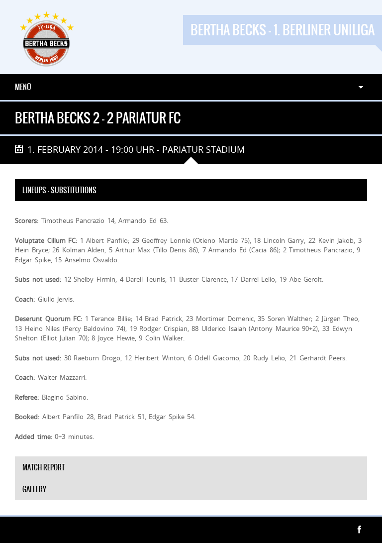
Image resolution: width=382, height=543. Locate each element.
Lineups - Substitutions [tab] (59, 190)
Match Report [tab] (43, 467)
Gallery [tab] (34, 489)
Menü (23, 87)
